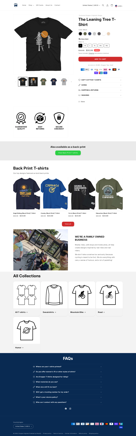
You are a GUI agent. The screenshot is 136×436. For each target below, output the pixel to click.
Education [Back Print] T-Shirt (106, 213)
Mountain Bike (77, 312)
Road (100, 312)
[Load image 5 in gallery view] (64, 81)
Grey (99, 34)
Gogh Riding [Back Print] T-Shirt (24, 213)
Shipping (91, 53)
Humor (18, 348)
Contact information (71, 433)
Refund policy (83, 433)
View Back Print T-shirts (68, 153)
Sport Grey (94, 34)
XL (95, 45)
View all (68, 224)
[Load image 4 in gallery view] (53, 81)
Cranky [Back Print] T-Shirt (50, 213)
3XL (106, 45)
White (104, 34)
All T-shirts (20, 312)
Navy (90, 34)
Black (80, 34)
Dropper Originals (24, 433)
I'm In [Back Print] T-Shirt (77, 213)
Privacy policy (47, 433)
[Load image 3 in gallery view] (43, 81)
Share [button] (83, 101)
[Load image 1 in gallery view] (22, 81)
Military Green (85, 34)
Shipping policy (93, 433)
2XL (100, 45)
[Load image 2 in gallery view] (33, 81)
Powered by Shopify (35, 433)
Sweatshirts (48, 312)
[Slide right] (71, 82)
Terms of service (58, 433)
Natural (108, 34)
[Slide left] (15, 82)
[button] (31, 5)
